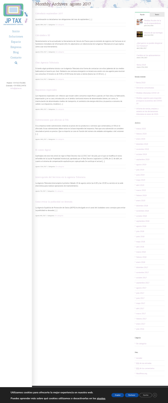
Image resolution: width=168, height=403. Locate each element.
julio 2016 (140, 329)
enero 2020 (140, 139)
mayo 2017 (140, 303)
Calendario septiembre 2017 (49, 13)
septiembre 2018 (142, 221)
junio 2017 (140, 298)
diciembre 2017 (142, 267)
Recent (157, 14)
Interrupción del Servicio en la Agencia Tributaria (60, 177)
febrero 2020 (141, 134)
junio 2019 (140, 175)
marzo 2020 (141, 128)
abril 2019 (140, 185)
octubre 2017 (141, 277)
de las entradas (143, 363)
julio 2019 (140, 170)
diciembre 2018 (142, 205)
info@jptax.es (16, 88)
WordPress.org (141, 373)
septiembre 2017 (142, 283)
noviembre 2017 (142, 272)
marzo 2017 (141, 313)
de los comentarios (145, 368)
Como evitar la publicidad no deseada (53, 201)
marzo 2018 (141, 252)
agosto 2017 (141, 288)
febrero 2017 (141, 318)
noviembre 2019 (142, 149)
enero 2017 (140, 324)
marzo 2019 (141, 190)
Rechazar (131, 395)
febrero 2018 (141, 257)
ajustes (101, 398)
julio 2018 (140, 231)
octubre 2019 (141, 154)
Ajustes (145, 395)
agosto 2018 (141, 226)
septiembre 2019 (142, 159)
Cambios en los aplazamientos (148, 55)
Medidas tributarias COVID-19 (147, 93)
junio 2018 (140, 236)
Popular (142, 14)
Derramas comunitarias (145, 88)
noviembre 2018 (142, 211)
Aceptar (118, 395)
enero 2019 (140, 200)
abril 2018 (140, 247)
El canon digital (43, 150)
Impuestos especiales (46, 90)
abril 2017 (140, 308)
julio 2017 (140, 293)
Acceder (139, 358)
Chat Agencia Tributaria (47, 62)
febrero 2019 (141, 195)
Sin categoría (60, 24)
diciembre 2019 (142, 144)
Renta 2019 (141, 65)
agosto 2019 (141, 164)
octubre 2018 (141, 216)
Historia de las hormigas (153, 33)
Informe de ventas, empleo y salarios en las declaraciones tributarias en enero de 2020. (147, 111)
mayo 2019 (140, 180)
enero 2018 (140, 262)
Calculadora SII (42, 35)
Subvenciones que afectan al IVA (52, 120)
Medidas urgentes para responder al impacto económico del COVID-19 (149, 101)
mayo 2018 (140, 241)
